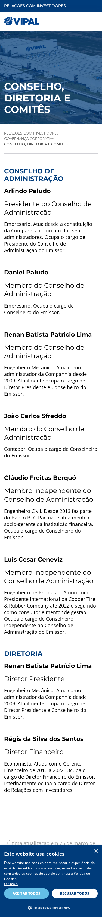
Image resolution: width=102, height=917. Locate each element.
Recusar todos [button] (74, 893)
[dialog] (51, 881)
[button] (51, 907)
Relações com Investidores (31, 133)
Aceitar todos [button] (27, 893)
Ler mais (11, 884)
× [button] (96, 851)
